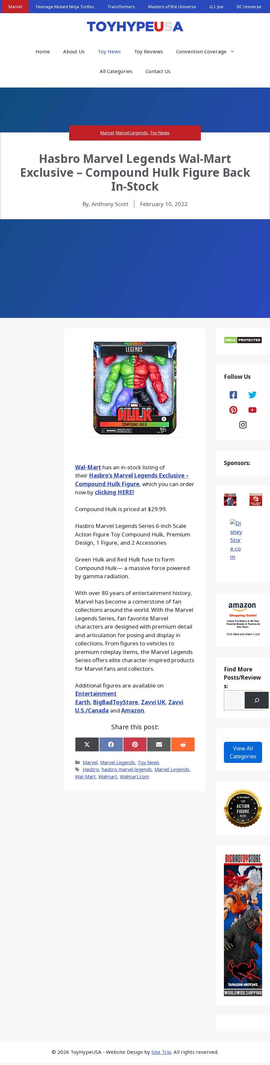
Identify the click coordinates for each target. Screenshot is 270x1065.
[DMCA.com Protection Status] (243, 342)
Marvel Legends (132, 133)
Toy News (109, 51)
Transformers (121, 7)
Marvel (15, 7)
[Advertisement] (135, 268)
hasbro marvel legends (127, 769)
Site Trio (161, 1052)
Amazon (132, 710)
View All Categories (243, 752)
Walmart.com (134, 776)
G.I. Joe (216, 7)
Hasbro (91, 769)
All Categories (116, 71)
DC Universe (249, 7)
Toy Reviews (148, 51)
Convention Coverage (201, 51)
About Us (74, 51)
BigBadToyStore (115, 702)
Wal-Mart (88, 467)
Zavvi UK (153, 702)
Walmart (107, 776)
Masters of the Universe (172, 7)
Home (43, 51)
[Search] (257, 700)
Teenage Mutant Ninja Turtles (64, 7)
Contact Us (158, 71)
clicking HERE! (114, 492)
